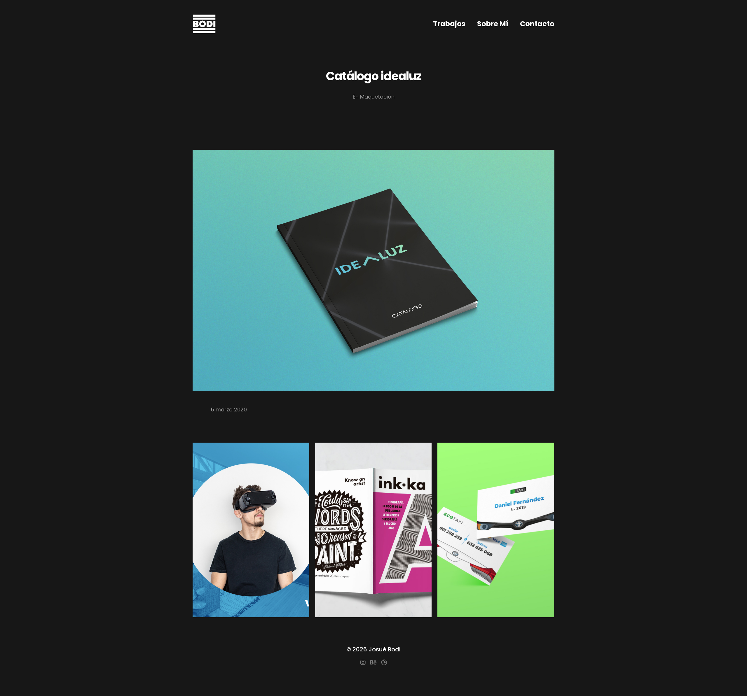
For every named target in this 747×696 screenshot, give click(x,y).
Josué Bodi (385, 649)
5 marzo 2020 (229, 409)
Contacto (537, 24)
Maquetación (377, 96)
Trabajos (449, 24)
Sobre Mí (492, 24)
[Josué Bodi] (204, 24)
